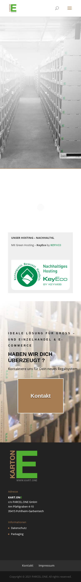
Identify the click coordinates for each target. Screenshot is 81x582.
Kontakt (41, 149)
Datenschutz (19, 528)
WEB (55, 245)
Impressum (46, 565)
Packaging (17, 534)
